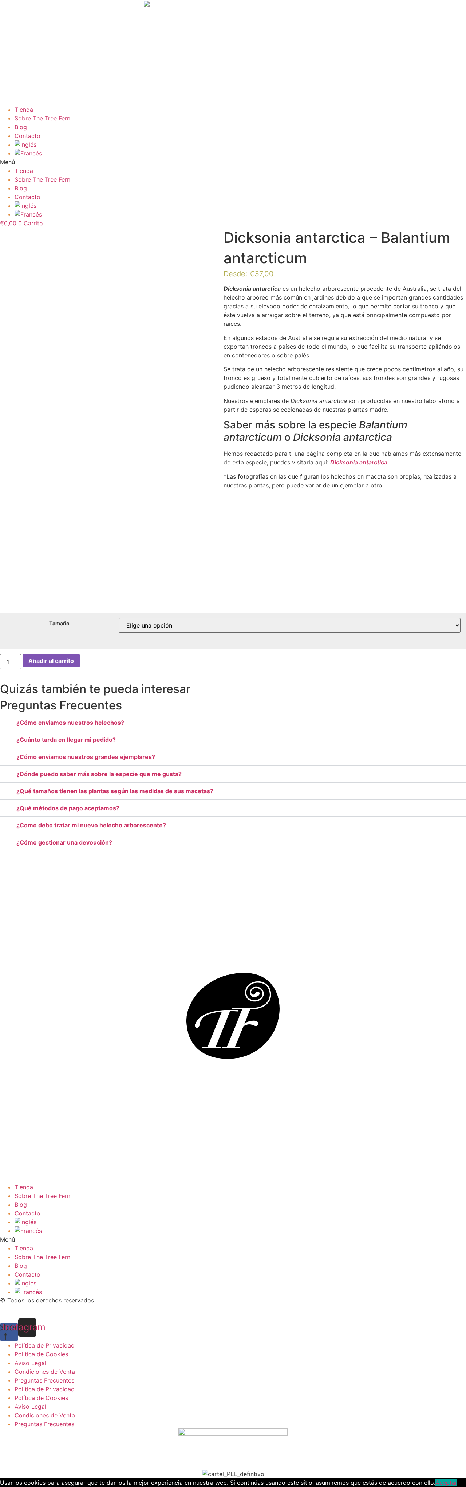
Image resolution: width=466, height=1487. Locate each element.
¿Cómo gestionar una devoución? (64, 842)
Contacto (27, 135)
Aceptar (446, 1482)
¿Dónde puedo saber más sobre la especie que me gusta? (99, 774)
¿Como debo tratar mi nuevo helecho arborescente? (91, 825)
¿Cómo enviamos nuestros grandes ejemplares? (85, 756)
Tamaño (59, 623)
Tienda (24, 109)
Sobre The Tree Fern (42, 118)
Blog (21, 127)
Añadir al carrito (51, 660)
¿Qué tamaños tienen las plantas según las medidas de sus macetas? (114, 791)
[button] (233, 162)
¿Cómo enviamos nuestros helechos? (70, 722)
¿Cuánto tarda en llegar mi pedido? (66, 739)
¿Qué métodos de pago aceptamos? (67, 808)
